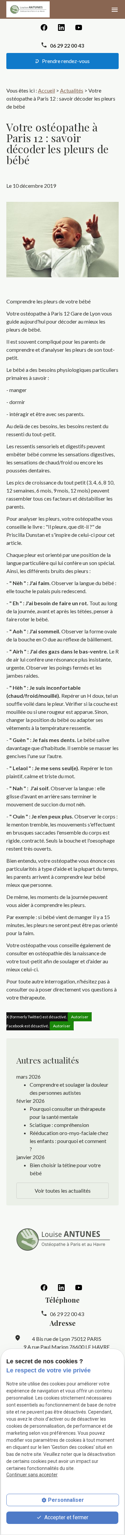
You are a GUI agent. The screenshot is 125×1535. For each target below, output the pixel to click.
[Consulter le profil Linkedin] (61, 27)
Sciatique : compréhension (59, 1125)
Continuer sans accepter (32, 1474)
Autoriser (79, 1016)
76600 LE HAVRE (66, 1347)
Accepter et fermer (65, 1517)
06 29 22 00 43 (67, 45)
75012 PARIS (66, 1338)
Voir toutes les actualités (63, 1190)
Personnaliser (66, 1500)
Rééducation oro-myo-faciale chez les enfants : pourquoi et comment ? (69, 1141)
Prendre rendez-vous (65, 61)
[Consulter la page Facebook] (44, 27)
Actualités (71, 90)
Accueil (46, 90)
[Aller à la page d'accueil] (28, 9)
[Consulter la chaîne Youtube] (78, 27)
